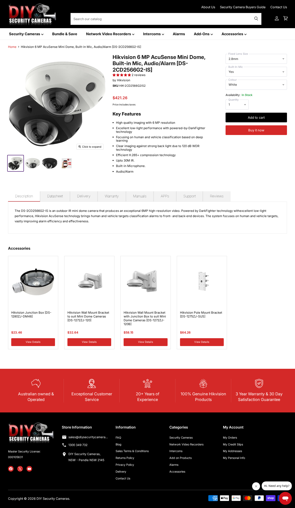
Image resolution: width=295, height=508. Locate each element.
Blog (118, 444)
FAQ (118, 437)
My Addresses (232, 451)
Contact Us (278, 7)
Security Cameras (25, 34)
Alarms (179, 34)
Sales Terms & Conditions (132, 451)
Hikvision (123, 80)
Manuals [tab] (139, 196)
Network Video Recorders (109, 34)
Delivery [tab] (84, 196)
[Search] (256, 19)
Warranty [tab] (112, 196)
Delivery (121, 471)
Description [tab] (24, 196)
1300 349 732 (77, 445)
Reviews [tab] (217, 196)
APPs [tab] (165, 196)
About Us (208, 7)
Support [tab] (189, 196)
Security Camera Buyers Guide (243, 7)
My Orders (230, 437)
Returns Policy (125, 458)
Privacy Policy (125, 464)
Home (12, 46)
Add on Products (180, 458)
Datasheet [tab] (55, 196)
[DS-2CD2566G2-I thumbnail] (15, 163)
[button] (122, 75)
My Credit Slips (233, 444)
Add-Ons (202, 34)
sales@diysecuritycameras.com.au (88, 437)
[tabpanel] (147, 218)
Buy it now (256, 130)
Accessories (233, 34)
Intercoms (152, 34)
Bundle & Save (64, 34)
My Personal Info (234, 458)
